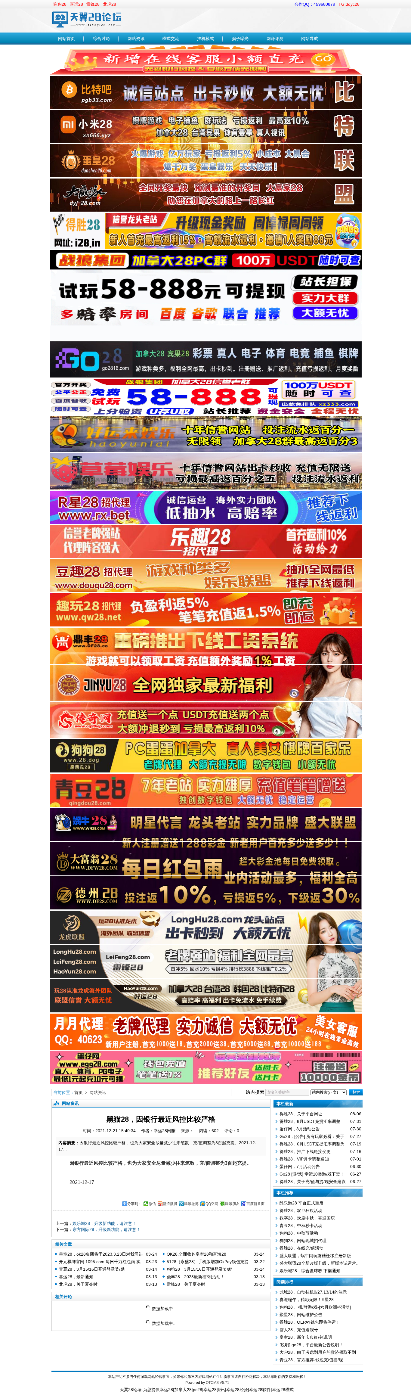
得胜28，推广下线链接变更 (305, 1151)
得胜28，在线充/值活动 (301, 1248)
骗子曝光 (240, 38)
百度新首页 (255, 1204)
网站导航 (309, 38)
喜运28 (76, 4)
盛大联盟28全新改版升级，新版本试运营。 (320, 1263)
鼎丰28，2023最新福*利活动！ (196, 1276)
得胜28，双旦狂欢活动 (301, 1210)
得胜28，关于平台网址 (301, 1113)
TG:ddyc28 (349, 4)
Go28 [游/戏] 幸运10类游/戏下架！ (312, 1174)
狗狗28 (59, 4)
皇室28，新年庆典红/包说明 (306, 1337)
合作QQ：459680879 (314, 4)
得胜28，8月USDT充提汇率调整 (310, 1121)
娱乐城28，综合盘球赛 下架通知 (310, 1270)
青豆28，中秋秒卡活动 (301, 1225)
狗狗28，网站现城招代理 (303, 1240)
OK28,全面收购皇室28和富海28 (196, 1254)
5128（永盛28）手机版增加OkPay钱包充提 (208, 1261)
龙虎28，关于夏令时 (78, 1284)
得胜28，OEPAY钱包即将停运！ (310, 1322)
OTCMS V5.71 (217, 1383)
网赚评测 (275, 38)
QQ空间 (212, 1204)
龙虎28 (109, 4)
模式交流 (170, 38)
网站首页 (66, 38)
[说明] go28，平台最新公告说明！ (311, 1344)
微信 (152, 1204)
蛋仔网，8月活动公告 (300, 1128)
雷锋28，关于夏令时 (186, 1284)
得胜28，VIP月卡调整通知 (304, 1159)
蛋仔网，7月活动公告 (300, 1166)
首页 (78, 1092)
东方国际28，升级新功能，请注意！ (107, 1229)
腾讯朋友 (232, 1204)
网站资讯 (136, 38)
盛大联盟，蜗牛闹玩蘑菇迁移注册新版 (315, 1255)
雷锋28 (93, 4)
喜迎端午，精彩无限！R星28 (307, 1299)
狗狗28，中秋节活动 (299, 1233)
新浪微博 (170, 1204)
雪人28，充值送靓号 (299, 1329)
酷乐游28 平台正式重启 (301, 1203)
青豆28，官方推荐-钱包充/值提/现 (311, 1359)
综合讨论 (101, 38)
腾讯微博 (191, 1204)
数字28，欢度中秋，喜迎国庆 (307, 1218)
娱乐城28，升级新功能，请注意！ (104, 1223)
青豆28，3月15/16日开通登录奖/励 (92, 1269)
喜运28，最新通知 (76, 1276)
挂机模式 (205, 38)
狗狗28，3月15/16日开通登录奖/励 (199, 1269)
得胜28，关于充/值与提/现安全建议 (313, 1181)
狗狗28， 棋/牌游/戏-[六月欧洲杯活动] (315, 1307)
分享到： (134, 1204)
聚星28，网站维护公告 (301, 1314)
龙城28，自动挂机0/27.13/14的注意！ (315, 1292)
